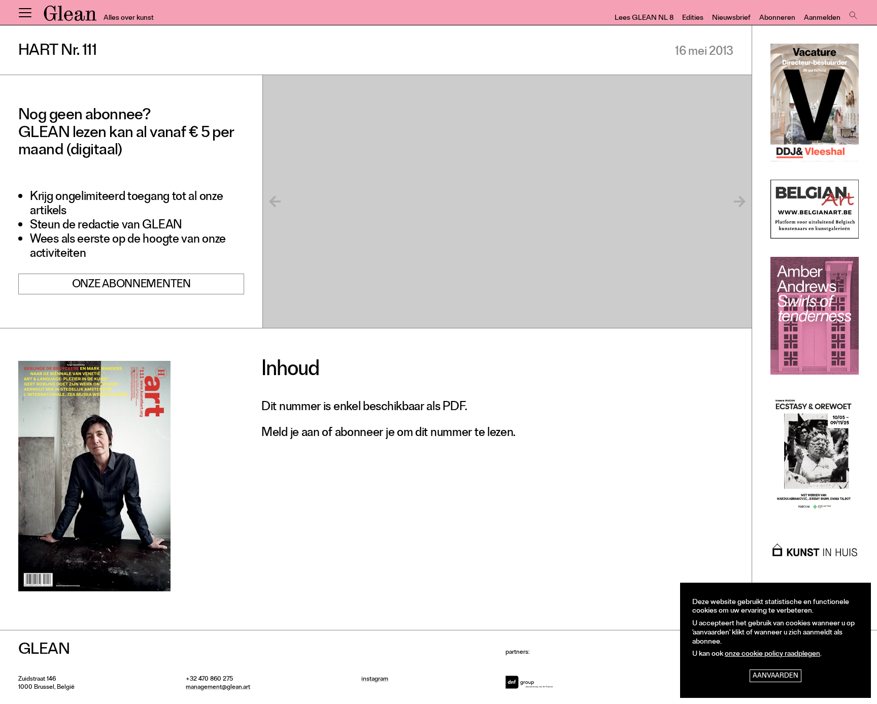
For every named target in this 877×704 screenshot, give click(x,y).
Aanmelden (822, 18)
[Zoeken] (852, 12)
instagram (374, 680)
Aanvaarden (775, 676)
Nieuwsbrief (731, 18)
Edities (692, 18)
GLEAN (70, 17)
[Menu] (25, 12)
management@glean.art (218, 688)
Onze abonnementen (131, 285)
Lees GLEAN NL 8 (644, 18)
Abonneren (777, 18)
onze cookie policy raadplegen (772, 654)
